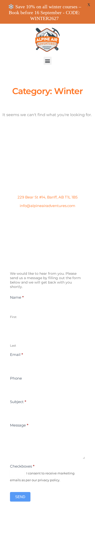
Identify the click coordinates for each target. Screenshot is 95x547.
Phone (16, 378)
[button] (48, 61)
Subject (18, 401)
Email (16, 354)
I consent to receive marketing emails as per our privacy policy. (42, 476)
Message (19, 425)
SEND (20, 497)
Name (17, 297)
